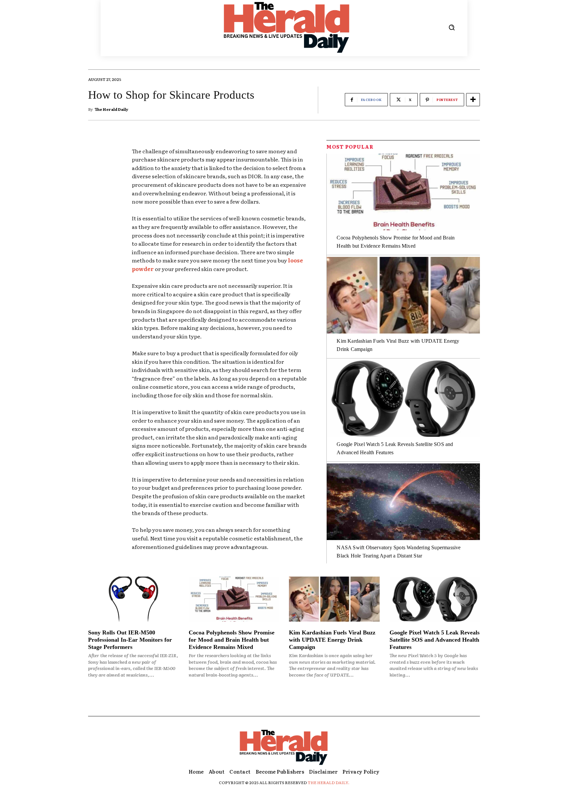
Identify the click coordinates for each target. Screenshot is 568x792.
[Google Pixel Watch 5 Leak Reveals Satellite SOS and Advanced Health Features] (403, 398)
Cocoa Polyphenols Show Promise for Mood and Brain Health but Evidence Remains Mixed (231, 639)
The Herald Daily (111, 109)
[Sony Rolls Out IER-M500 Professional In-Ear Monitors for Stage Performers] (133, 599)
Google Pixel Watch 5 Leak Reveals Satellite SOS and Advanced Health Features (435, 639)
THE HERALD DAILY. (328, 782)
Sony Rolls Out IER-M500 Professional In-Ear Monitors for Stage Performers (130, 639)
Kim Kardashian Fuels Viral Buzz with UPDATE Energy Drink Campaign (332, 639)
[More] (473, 99)
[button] (452, 27)
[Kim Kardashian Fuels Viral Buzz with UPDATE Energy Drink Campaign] (403, 295)
